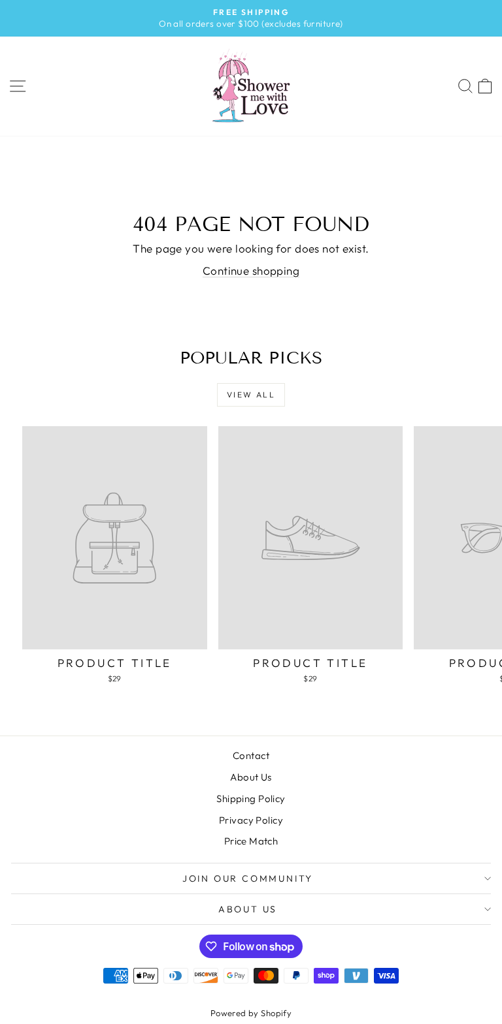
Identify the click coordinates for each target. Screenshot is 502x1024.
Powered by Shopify (251, 1013)
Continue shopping (251, 270)
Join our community (247, 878)
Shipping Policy (250, 798)
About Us (250, 777)
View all (251, 394)
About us (247, 909)
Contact (251, 755)
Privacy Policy (251, 820)
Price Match (251, 841)
